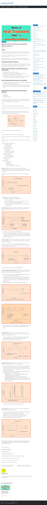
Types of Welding (35, 53)
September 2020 (35, 113)
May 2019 (34, 123)
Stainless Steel (35, 47)
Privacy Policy (14, 6)
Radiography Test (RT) (42, 98)
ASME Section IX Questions (37, 82)
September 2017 (35, 138)
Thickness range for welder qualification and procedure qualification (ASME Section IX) (39, 51)
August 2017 (35, 140)
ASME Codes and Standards (37, 30)
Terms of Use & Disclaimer (22, 6)
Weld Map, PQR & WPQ (36, 59)
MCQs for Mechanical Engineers (38, 80)
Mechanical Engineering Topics (38, 39)
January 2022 (35, 110)
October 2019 (35, 120)
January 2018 (35, 134)
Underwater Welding (36, 55)
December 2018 (35, 131)
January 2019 (35, 129)
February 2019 (35, 128)
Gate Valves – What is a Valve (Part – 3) (24, 465)
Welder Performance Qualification (38, 61)
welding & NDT (7, 3)
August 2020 (35, 114)
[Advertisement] (23, 14)
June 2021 (34, 111)
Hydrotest (34, 36)
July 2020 (34, 116)
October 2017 (35, 137)
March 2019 (35, 126)
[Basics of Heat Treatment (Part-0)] (5, 485)
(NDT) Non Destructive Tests (37, 27)
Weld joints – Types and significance (38, 58)
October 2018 (35, 132)
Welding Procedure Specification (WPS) (39, 67)
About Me (3, 6)
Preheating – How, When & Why (38, 43)
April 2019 (34, 125)
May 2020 (34, 119)
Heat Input (34, 33)
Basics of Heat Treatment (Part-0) (7, 465)
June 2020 (34, 117)
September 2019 (35, 122)
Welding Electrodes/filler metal (37, 64)
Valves (34, 56)
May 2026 (34, 108)
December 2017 (35, 135)
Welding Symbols (35, 70)
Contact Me (8, 6)
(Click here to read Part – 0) (12, 56)
